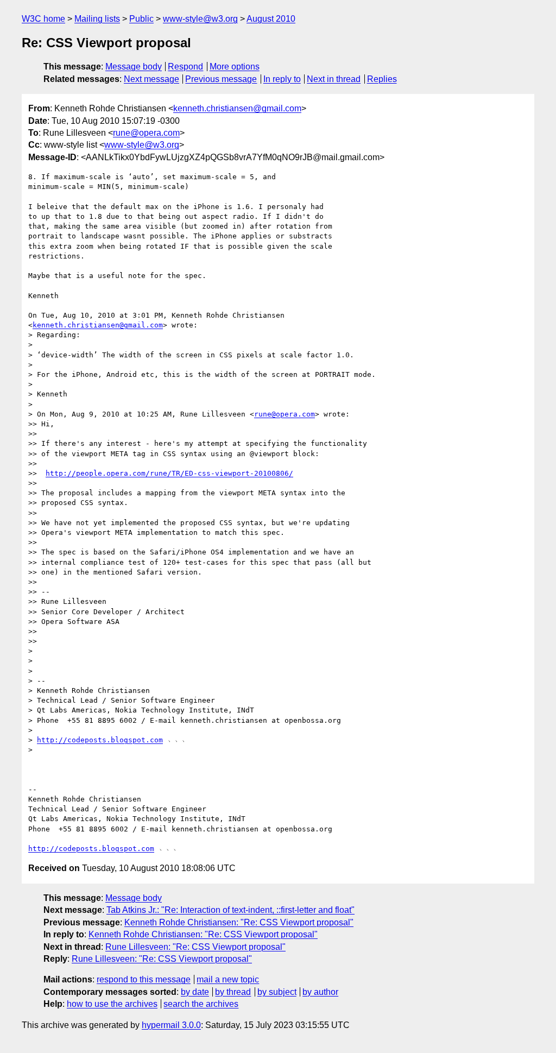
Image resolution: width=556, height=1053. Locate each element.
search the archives (200, 1003)
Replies (382, 79)
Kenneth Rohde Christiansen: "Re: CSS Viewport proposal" (238, 922)
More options (235, 66)
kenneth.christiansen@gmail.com (237, 108)
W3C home (43, 18)
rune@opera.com (146, 132)
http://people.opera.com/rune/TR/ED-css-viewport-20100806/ (169, 473)
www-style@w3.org (200, 18)
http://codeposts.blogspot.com (100, 740)
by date (195, 992)
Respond (185, 66)
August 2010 (271, 18)
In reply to (282, 79)
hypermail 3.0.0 (171, 1025)
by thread (233, 992)
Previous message (221, 79)
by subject (276, 992)
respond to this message (144, 979)
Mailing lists (97, 18)
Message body (133, 66)
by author (320, 992)
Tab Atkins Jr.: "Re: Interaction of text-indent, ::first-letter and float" (230, 910)
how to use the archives (112, 1003)
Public (141, 18)
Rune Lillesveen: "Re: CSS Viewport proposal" (195, 946)
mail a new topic (228, 979)
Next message (151, 79)
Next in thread (334, 79)
